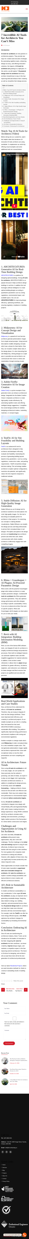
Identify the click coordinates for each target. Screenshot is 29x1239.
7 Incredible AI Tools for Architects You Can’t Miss (19, 1080)
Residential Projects (16, 966)
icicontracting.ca (7, 1236)
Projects (4, 1173)
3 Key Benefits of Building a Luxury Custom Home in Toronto (10, 989)
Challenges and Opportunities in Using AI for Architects (14, 121)
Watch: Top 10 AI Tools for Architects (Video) (14, 90)
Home (3, 1164)
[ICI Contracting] (5, 9)
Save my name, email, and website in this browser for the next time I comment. (14, 1023)
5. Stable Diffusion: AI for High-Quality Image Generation (14, 107)
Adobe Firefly (5, 390)
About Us (4, 1175)
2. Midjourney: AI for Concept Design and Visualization (13, 96)
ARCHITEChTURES (7, 275)
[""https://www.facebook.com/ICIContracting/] (2, 1152)
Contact (4, 1178)
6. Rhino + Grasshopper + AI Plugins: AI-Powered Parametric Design (13, 110)
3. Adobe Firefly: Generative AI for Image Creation (13, 99)
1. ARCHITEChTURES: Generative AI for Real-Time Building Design (13, 92)
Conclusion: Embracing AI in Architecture (14, 126)
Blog (3, 1170)
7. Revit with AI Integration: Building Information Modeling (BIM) (12, 114)
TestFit (3, 446)
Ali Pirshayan (6, 45)
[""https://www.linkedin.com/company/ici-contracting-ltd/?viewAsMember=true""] (10, 1152)
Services (4, 1167)
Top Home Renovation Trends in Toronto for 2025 (21, 989)
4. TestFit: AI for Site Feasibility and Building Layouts (14, 103)
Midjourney (4, 336)
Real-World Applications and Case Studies (14, 117)
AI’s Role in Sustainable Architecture (13, 124)
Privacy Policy (5, 1181)
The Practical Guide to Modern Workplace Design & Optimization (18, 1059)
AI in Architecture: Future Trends (12, 118)
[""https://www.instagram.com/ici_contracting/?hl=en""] (6, 1152)
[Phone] (24, 1235)
